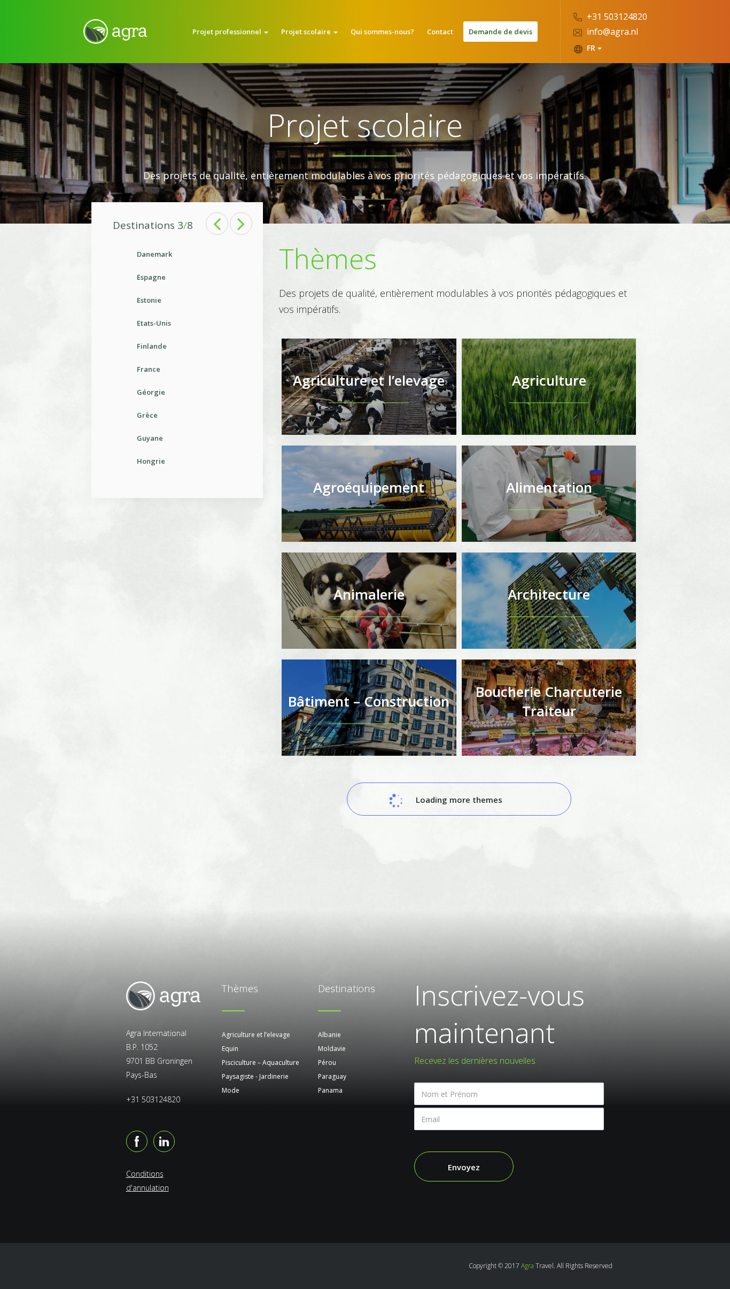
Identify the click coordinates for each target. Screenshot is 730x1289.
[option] (177, 358)
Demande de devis (500, 31)
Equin (230, 1048)
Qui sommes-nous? (382, 31)
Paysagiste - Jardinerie (255, 1076)
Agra (527, 1265)
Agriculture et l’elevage (256, 1034)
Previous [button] (217, 223)
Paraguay (332, 1076)
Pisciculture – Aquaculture (260, 1062)
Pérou (327, 1062)
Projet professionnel (227, 31)
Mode (230, 1090)
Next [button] (241, 223)
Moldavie (332, 1048)
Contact (440, 31)
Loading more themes (459, 799)
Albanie (329, 1034)
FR (591, 48)
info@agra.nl (611, 31)
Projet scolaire (306, 31)
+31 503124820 (616, 16)
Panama (330, 1090)
